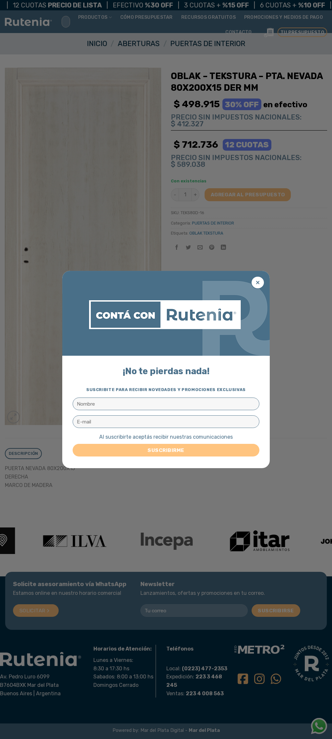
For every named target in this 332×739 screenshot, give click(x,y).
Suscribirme (166, 450)
